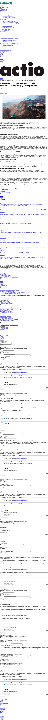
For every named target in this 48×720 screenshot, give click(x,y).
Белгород (2, 716)
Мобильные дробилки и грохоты (9, 40)
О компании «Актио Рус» (5, 50)
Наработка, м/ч (3, 641)
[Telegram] (4, 93)
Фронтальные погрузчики (5, 30)
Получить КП (2, 191)
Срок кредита (3, 530)
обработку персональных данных (20, 372)
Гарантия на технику (8, 162)
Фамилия (2, 351)
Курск (1, 714)
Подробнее (2, 298)
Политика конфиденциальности (7, 287)
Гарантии (2, 55)
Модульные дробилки (7, 41)
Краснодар (2, 708)
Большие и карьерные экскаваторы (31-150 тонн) (12, 24)
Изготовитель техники (5, 637)
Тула (1, 710)
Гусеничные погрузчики (7, 16)
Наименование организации (6, 663)
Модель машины (4, 639)
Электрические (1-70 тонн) (8, 27)
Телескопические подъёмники (8, 35)
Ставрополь (2, 709)
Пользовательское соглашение (6, 288)
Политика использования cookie (7, 291)
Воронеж (2, 705)
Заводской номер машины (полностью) (8, 640)
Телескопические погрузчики (6, 29)
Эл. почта (2, 352)
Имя (1, 349)
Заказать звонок (3, 341)
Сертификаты (3, 56)
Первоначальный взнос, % (5, 523)
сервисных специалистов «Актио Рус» (17, 164)
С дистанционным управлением (9, 17)
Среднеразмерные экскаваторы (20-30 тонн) (11, 23)
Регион (2, 355)
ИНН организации (4, 664)
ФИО (1, 657)
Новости (2, 52)
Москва (1, 700)
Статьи (1, 53)
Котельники (2, 702)
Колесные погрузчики (7, 15)
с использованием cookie (11, 296)
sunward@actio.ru (3, 10)
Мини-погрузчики (4, 12)
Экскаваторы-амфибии (7, 26)
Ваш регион (3, 440)
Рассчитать (2, 541)
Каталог (1, 11)
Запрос (1, 555)
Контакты (2, 61)
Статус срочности (4, 656)
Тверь (1, 713)
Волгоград (2, 707)
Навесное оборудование (7, 45)
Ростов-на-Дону (3, 704)
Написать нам (3, 342)
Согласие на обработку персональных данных (10, 293)
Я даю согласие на (16, 372)
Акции (1, 54)
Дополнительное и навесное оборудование (9, 43)
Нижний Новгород (4, 703)
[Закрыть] (0, 519)
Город (1, 552)
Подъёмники (3, 31)
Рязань (1, 719)
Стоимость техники (4, 522)
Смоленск (2, 717)
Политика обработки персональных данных (9, 290)
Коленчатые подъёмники (7, 34)
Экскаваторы (3, 19)
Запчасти (2, 60)
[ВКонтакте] (1, 93)
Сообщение (3, 357)
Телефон (2, 353)
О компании (2, 48)
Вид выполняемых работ (5, 642)
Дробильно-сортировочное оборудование (9, 38)
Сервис (1, 59)
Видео (1, 197)
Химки (1, 701)
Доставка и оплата (4, 57)
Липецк (1, 712)
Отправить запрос (3, 517)
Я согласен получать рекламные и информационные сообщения (18, 377)
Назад (1, 345)
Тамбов (1, 718)
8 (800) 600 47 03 (3, 9)
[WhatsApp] (2, 93)
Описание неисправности (6, 645)
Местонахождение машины (6, 654)
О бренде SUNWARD (4, 51)
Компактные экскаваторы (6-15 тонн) (10, 22)
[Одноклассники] (6, 93)
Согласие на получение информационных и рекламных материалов (14, 292)
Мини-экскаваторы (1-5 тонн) (8, 21)
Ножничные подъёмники (7, 33)
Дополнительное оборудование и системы (11, 46)
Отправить (2, 389)
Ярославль (2, 711)
